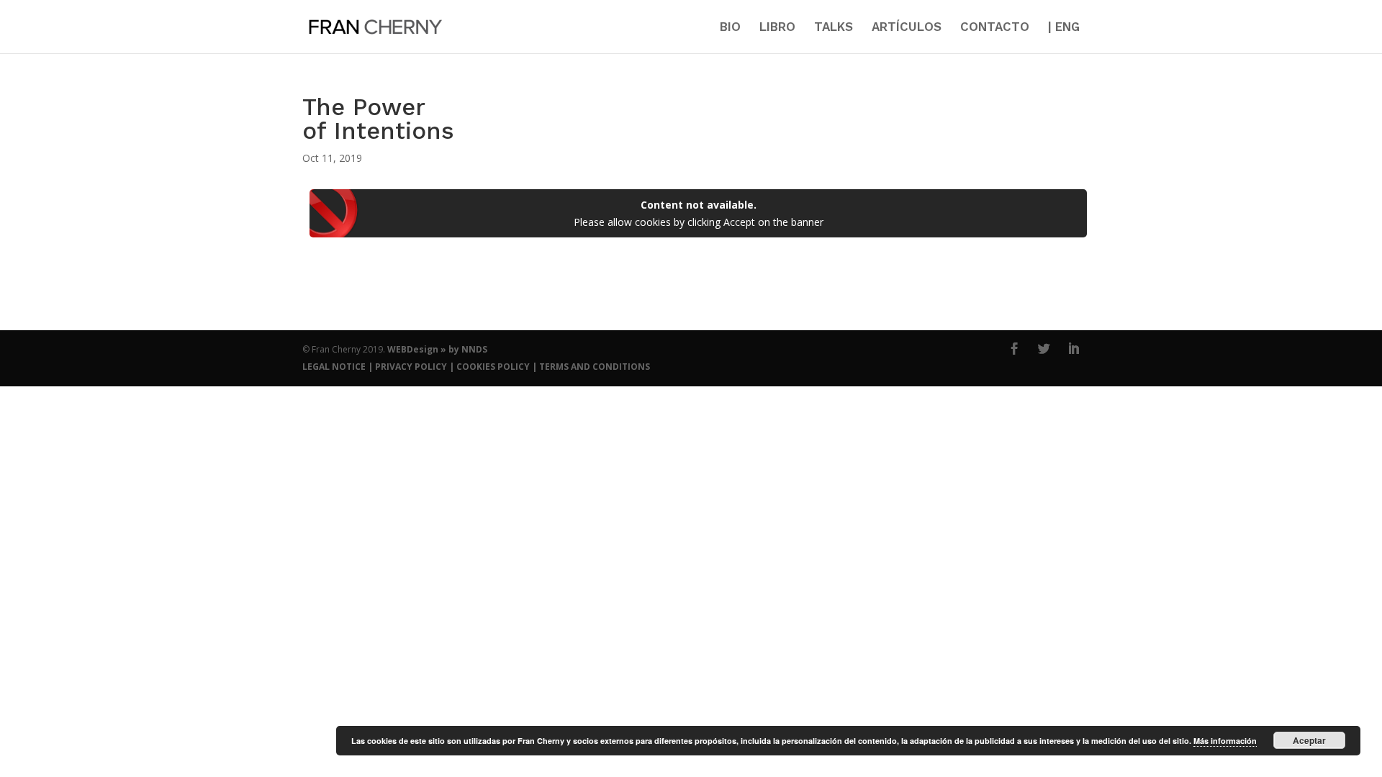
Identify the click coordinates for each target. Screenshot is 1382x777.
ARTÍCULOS (906, 28)
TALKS (833, 28)
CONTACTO (994, 28)
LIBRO (777, 28)
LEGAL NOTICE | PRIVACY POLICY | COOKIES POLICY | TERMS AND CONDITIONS (476, 366)
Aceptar (1309, 740)
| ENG (1064, 28)
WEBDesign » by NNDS (437, 349)
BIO (730, 28)
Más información (1225, 740)
